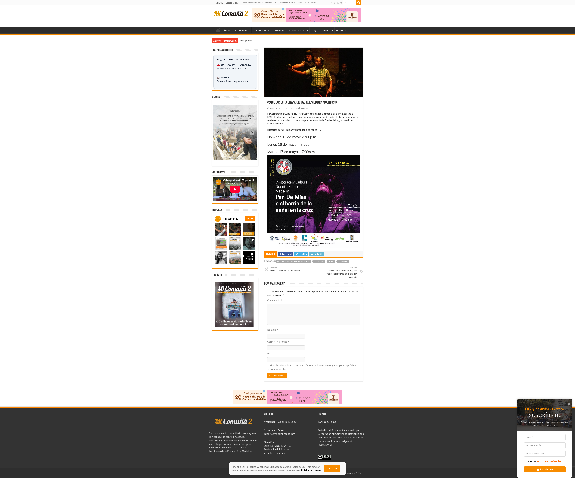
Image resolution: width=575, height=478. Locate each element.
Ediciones (246, 30)
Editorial (281, 30)
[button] (221, 229)
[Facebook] (332, 3)
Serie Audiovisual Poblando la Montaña (259, 3)
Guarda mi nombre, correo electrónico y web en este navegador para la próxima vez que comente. (311, 367)
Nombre (272, 330)
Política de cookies (311, 470)
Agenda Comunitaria (322, 30)
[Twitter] (334, 3)
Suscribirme (546, 469)
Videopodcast (310, 3)
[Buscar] (358, 2)
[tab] (225, 157)
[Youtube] (337, 3)
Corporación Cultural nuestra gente (293, 261)
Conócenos (231, 30)
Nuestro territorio (298, 30)
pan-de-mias (319, 261)
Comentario (274, 300)
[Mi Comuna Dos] (231, 13)
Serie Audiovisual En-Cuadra (290, 3)
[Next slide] (252, 132)
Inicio (218, 30)
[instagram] (340, 3)
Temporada (343, 261)
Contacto (343, 30)
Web (269, 353)
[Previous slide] (218, 132)
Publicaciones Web (264, 30)
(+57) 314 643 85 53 (286, 421)
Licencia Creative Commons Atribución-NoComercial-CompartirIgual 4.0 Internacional (341, 441)
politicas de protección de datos (549, 461)
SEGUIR (250, 219)
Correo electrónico (278, 341)
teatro (331, 261)
